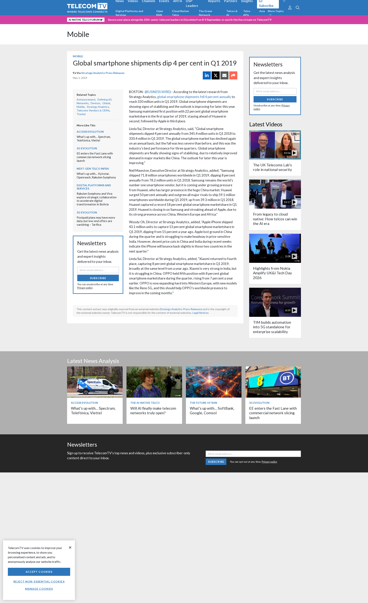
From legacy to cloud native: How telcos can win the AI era (275, 219)
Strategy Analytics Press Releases (103, 72)
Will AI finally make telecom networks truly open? (153, 410)
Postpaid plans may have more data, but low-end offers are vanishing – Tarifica (96, 221)
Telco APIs (246, 12)
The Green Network (205, 12)
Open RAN (159, 12)
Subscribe (98, 278)
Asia (262, 11)
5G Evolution (87, 148)
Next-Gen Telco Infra (93, 168)
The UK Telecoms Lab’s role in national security (272, 167)
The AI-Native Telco (145, 402)
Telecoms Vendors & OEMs (93, 110)
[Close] (70, 547)
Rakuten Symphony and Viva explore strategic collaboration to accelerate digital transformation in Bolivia (97, 199)
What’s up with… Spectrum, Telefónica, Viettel (94, 138)
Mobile (78, 34)
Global (106, 103)
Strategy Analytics (98, 106)
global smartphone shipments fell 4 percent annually (194, 97)
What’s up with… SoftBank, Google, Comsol (212, 410)
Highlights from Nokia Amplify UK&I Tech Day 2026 (272, 273)
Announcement (86, 99)
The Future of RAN (203, 402)
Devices (95, 103)
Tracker (81, 114)
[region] (39, 570)
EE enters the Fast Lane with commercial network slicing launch (95, 157)
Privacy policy (85, 287)
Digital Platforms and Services (129, 12)
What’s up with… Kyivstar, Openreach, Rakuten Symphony (96, 175)
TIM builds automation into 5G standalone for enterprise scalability (272, 327)
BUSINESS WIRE (157, 92)
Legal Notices (200, 312)
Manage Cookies (39, 588)
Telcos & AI (231, 12)
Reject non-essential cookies (38, 581)
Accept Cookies (39, 571)
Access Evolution (90, 131)
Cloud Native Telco (180, 12)
